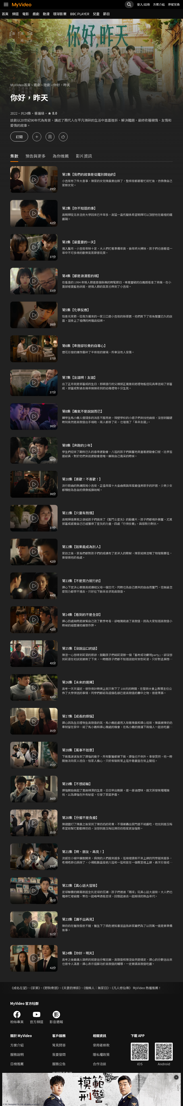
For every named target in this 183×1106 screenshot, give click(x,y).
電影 (25, 13)
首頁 (5, 13)
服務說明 (17, 1054)
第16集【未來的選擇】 (79, 682)
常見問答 (59, 1045)
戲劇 (36, 13)
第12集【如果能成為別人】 (82, 546)
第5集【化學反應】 (76, 309)
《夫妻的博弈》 (71, 988)
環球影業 (60, 13)
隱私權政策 (101, 1054)
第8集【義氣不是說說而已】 (83, 411)
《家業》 (35, 988)
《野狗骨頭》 (51, 988)
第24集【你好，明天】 (79, 953)
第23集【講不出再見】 (79, 919)
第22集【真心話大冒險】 (80, 885)
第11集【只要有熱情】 (79, 512)
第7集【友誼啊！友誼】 (79, 377)
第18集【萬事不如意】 (79, 750)
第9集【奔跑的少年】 (78, 445)
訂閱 (19, 136)
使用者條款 (101, 1045)
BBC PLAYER (79, 13)
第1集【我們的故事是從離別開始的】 (89, 174)
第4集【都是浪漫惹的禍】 (81, 275)
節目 (106, 13)
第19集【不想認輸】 (77, 783)
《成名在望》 (18, 988)
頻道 (15, 13)
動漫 (46, 13)
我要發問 (59, 1054)
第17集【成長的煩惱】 (79, 716)
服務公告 (59, 1063)
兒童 (96, 13)
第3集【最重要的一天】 (79, 242)
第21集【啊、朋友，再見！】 (84, 851)
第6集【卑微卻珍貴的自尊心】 (84, 345)
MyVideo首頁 (20, 84)
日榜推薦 (17, 1063)
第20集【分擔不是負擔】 (80, 817)
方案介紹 (159, 4)
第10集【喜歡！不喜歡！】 (82, 479)
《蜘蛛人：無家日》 (96, 988)
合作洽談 (99, 1063)
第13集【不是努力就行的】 (82, 580)
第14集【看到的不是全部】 (82, 614)
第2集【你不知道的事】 (79, 208)
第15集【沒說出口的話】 (80, 648)
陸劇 (47, 84)
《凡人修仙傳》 (122, 988)
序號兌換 (174, 4)
